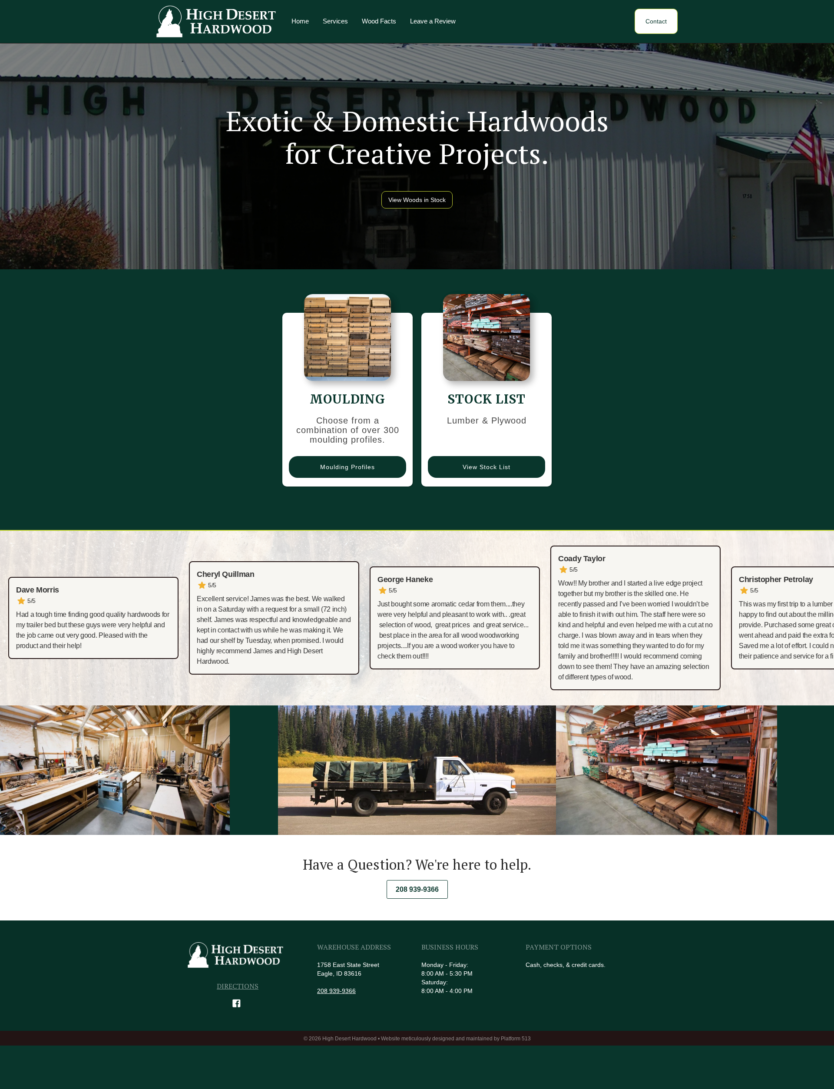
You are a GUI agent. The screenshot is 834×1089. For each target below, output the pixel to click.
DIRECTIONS (237, 986)
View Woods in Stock (417, 199)
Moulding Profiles (347, 466)
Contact (656, 21)
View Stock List (486, 466)
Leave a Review (433, 21)
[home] (216, 22)
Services (335, 21)
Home (300, 21)
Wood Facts (379, 21)
